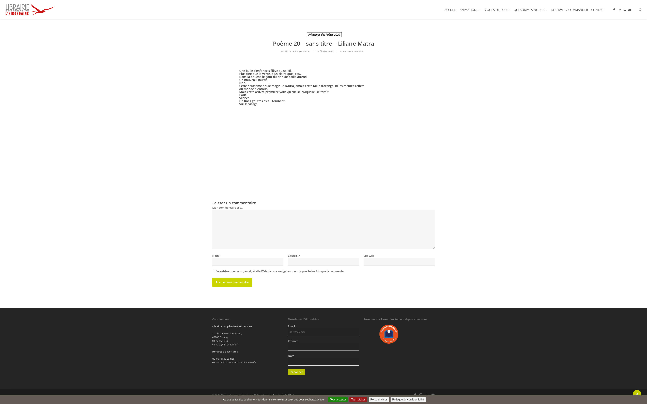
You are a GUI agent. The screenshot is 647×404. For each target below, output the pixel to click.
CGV (289, 395)
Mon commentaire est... (227, 207)
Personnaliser (378, 399)
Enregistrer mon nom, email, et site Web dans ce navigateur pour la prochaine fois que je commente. (280, 271)
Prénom (293, 341)
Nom (216, 256)
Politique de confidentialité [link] (408, 399)
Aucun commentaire (351, 51)
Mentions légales (276, 395)
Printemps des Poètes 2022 (324, 35)
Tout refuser (358, 399)
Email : (292, 326)
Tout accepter (338, 399)
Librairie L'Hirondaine (297, 51)
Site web (369, 256)
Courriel (294, 256)
